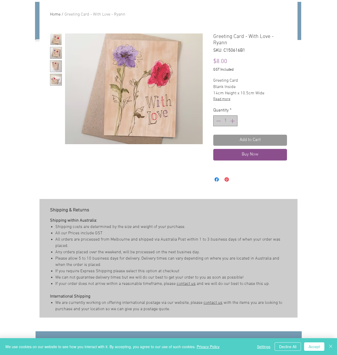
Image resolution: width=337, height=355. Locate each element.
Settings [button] (263, 346)
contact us (213, 302)
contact (184, 283)
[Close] (331, 346)
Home (55, 14)
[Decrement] (218, 121)
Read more (221, 99)
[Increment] (233, 121)
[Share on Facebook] (217, 179)
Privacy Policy (208, 346)
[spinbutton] (225, 121)
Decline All (287, 346)
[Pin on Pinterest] (227, 179)
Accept (314, 346)
